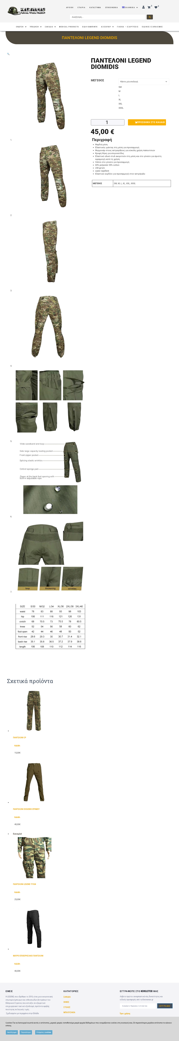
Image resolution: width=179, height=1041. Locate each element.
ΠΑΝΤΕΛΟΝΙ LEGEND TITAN (24, 884)
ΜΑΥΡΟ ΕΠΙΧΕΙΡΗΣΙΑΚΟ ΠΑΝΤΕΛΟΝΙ (28, 956)
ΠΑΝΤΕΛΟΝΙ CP (19, 737)
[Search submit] (150, 17)
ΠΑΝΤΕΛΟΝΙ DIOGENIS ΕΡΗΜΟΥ (26, 809)
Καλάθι (17, 745)
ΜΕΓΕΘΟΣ (97, 80)
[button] (8, 54)
